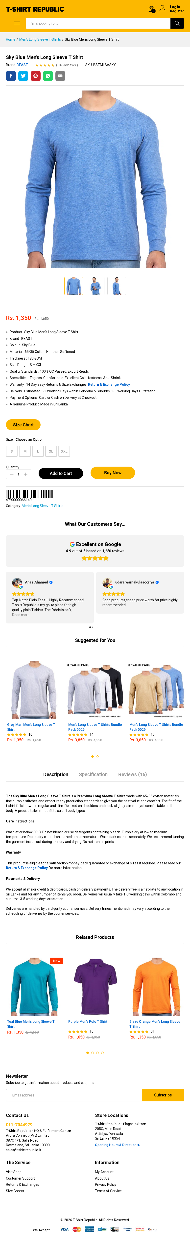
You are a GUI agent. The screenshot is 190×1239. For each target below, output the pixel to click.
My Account (104, 1172)
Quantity (12, 467)
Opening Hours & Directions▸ (117, 1145)
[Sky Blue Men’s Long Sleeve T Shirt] (11, 76)
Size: (25, 439)
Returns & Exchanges (22, 1184)
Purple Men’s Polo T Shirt (87, 1021)
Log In (175, 7)
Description (55, 774)
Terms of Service (108, 1191)
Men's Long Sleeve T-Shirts (42, 506)
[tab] (55, 776)
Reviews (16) (132, 774)
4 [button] (102, 1053)
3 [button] (97, 1053)
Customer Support (20, 1178)
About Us (102, 1178)
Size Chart (23, 424)
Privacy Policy (105, 1184)
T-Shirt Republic (85, 1220)
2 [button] (97, 756)
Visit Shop (14, 1172)
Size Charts (15, 1191)
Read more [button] (20, 615)
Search (177, 23)
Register (177, 11)
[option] (34, 703)
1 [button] (92, 756)
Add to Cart (61, 473)
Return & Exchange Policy (109, 384)
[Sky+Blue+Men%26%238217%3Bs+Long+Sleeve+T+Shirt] (23, 76)
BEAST (22, 65)
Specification (93, 774)
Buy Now (112, 472)
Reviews (67, 65)
